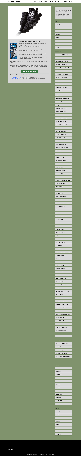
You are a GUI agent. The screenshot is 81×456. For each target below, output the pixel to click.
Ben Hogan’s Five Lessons (60, 105)
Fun (61, 1)
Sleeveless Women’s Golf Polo (61, 108)
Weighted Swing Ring (60, 265)
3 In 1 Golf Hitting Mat (60, 324)
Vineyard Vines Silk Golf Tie (61, 144)
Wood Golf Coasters (59, 219)
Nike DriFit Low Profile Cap (61, 330)
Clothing (46, 1)
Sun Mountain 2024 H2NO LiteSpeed (62, 291)
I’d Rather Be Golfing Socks (61, 167)
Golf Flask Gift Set (59, 101)
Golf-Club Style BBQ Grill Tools (61, 77)
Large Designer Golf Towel (61, 297)
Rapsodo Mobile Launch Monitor (62, 74)
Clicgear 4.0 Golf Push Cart (61, 134)
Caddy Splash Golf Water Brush (61, 87)
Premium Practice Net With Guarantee (63, 252)
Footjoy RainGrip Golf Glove (61, 131)
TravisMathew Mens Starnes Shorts (62, 127)
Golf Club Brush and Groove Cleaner (62, 203)
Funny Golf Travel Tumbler (60, 317)
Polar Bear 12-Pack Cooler (61, 80)
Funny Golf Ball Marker (60, 281)
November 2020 (59, 394)
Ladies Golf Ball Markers (60, 248)
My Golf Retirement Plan (60, 261)
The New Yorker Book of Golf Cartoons (63, 137)
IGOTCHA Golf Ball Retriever (61, 278)
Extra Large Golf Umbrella (60, 268)
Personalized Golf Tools (60, 157)
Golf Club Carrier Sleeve (60, 242)
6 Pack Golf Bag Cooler (60, 150)
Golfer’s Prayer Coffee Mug (61, 141)
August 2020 (58, 403)
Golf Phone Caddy (59, 71)
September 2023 (59, 374)
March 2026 (58, 368)
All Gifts (70, 1)
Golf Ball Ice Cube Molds (60, 206)
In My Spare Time (59, 245)
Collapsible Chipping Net (60, 183)
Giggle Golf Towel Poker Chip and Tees (63, 67)
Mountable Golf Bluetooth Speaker (62, 304)
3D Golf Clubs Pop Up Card (61, 114)
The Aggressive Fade (14, 1)
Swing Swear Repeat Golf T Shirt (62, 147)
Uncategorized (58, 47)
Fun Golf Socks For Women (61, 121)
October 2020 (58, 397)
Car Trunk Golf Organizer (60, 170)
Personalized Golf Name (60, 271)
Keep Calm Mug (58, 222)
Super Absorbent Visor (60, 212)
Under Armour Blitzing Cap (60, 255)
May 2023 (58, 387)
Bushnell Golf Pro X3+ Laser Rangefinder (63, 176)
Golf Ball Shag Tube (59, 258)
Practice (65, 1)
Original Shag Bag (59, 235)
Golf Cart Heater (59, 90)
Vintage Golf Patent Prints (61, 307)
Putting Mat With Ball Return (61, 288)
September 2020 (59, 400)
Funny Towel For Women (60, 239)
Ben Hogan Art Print (59, 199)
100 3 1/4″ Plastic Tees (60, 186)
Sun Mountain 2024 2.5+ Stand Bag (62, 98)
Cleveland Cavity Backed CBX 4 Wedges (63, 180)
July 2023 (57, 381)
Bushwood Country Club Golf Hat (62, 61)
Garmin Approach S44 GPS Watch (62, 54)
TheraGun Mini (58, 57)
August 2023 (58, 377)
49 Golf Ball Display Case (60, 232)
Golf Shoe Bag (58, 209)
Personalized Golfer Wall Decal (61, 216)
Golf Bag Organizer (59, 294)
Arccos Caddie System (60, 229)
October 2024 (58, 371)
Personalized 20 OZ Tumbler (61, 274)
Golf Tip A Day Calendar (60, 173)
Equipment (51, 1)
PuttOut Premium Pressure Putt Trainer (63, 314)
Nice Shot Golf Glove (59, 193)
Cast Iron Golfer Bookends (61, 320)
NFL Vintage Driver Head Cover (61, 64)
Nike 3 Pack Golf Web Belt (60, 310)
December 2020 (59, 390)
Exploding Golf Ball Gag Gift (61, 111)
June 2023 (58, 384)
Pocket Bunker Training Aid (61, 284)
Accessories (40, 1)
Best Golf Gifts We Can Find (61, 84)
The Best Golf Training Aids (17, 78)
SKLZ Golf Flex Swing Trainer (61, 196)
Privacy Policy (10, 449)
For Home (57, 1)
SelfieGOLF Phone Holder (60, 163)
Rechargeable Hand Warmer (61, 160)
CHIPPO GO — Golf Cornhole (61, 301)
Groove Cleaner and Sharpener (61, 327)
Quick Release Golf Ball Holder (61, 118)
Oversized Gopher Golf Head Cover (62, 154)
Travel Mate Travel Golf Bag (61, 225)
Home (35, 1)
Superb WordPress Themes (49, 454)
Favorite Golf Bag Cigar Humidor (62, 124)
